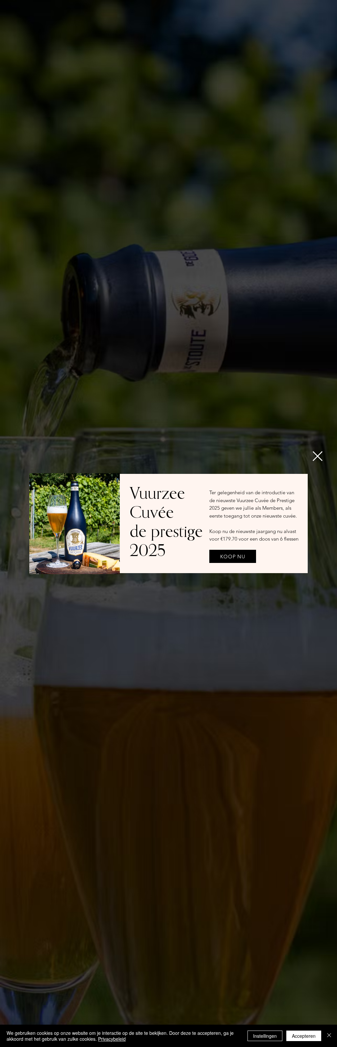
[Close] (329, 1036)
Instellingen (265, 1036)
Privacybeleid (112, 1038)
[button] (318, 456)
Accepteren (304, 1036)
